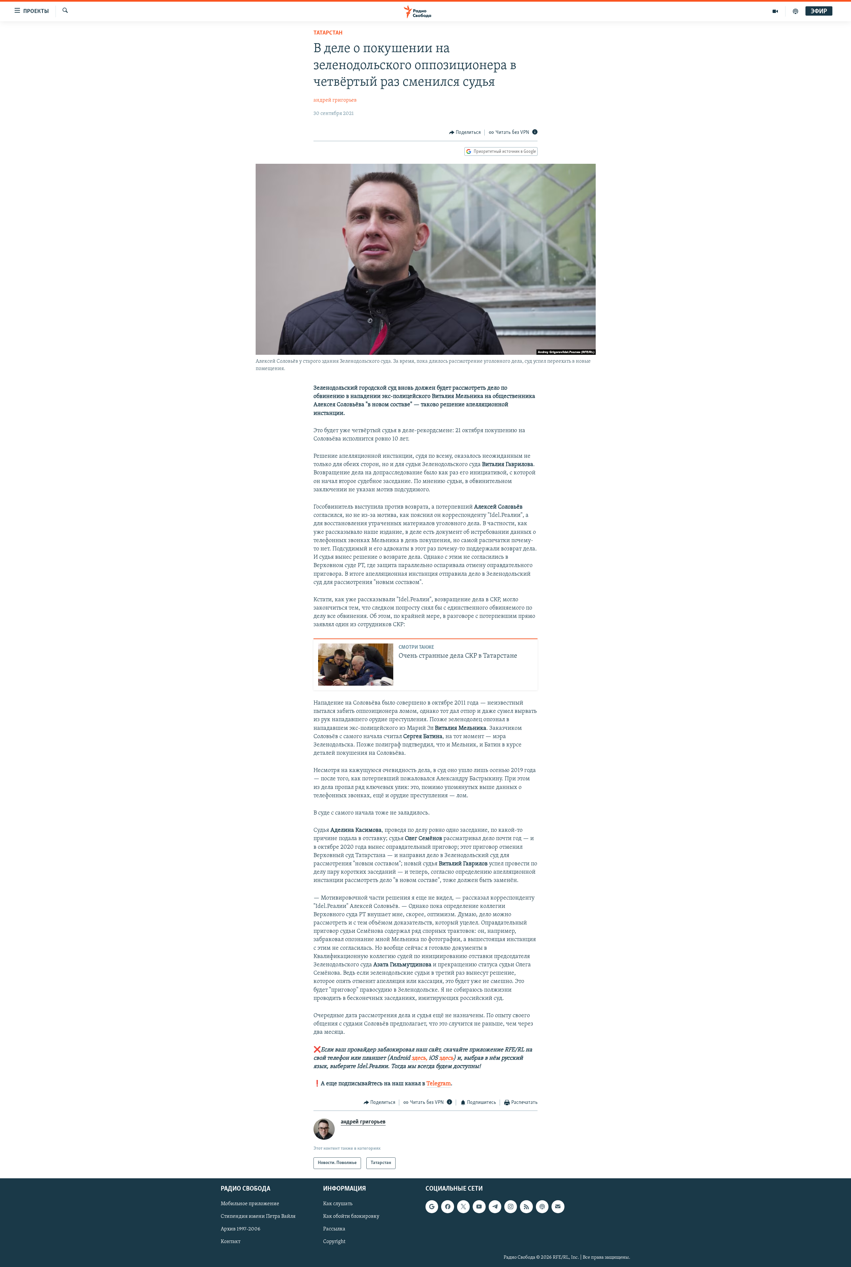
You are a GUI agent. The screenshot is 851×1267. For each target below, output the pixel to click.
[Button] (465, 132)
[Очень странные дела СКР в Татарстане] (355, 664)
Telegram (438, 1084)
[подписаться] (557, 1206)
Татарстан (327, 33)
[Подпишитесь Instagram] (510, 1206)
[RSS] (526, 1206)
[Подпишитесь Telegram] (495, 1206)
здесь (446, 1058)
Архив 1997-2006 (240, 1229)
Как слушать (337, 1204)
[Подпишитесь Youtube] (479, 1206)
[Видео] (775, 11)
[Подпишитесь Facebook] (447, 1206)
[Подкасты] (542, 1206)
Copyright (334, 1241)
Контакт (230, 1241)
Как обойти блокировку (351, 1216)
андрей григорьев (335, 100)
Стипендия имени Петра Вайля (258, 1216)
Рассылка (334, 1229)
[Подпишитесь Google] (432, 1206)
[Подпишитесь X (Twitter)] (463, 1206)
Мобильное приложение (250, 1204)
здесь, (418, 1058)
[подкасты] (795, 11)
